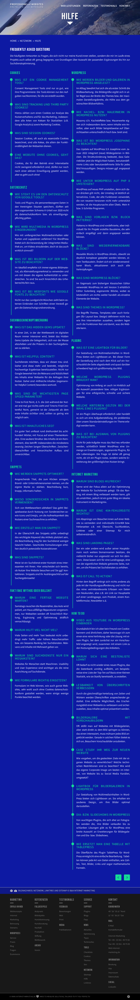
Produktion (39, 931)
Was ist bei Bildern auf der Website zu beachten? (41, 260)
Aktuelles (88, 929)
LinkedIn (112, 987)
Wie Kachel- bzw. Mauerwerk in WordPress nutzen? (103, 113)
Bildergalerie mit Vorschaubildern (103, 718)
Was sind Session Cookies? (35, 133)
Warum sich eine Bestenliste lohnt (103, 657)
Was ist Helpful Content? (34, 356)
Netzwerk (26, 40)
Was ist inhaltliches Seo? (34, 426)
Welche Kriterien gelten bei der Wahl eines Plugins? (103, 406)
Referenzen (90, 5)
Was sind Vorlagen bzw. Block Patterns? (103, 218)
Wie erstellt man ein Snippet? (37, 528)
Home (13, 40)
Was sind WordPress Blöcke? (98, 278)
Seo (85, 964)
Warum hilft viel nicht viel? (36, 630)
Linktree (87, 982)
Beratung (112, 964)
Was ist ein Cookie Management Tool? (41, 81)
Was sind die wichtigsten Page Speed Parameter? (41, 394)
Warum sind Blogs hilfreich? (98, 481)
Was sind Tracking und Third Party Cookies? (41, 105)
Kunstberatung (41, 923)
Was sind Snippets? (29, 557)
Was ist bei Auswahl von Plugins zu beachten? (103, 435)
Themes (87, 960)
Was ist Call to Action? (94, 576)
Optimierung (89, 933)
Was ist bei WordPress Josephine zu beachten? (103, 142)
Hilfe (70, 16)
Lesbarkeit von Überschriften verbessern (103, 686)
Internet (13, 915)
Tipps (86, 938)
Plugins (87, 911)
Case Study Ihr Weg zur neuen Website (103, 751)
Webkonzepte (16, 911)
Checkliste (88, 952)
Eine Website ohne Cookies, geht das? (41, 156)
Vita (110, 968)
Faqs (86, 919)
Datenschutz (113, 976)
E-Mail (111, 925)
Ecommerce (15, 954)
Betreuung (14, 923)
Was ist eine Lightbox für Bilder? (102, 347)
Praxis (12, 942)
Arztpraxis (39, 911)
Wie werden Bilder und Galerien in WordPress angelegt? (103, 81)
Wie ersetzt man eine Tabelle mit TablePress (103, 845)
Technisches (89, 942)
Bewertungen (65, 911)
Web (61, 915)
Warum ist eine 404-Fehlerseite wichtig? (103, 512)
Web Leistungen (71, 5)
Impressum (113, 972)
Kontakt (124, 5)
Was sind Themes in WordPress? (100, 307)
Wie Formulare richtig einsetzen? (41, 680)
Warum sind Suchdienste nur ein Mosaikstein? (41, 656)
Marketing (14, 919)
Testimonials (109, 5)
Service (13, 938)
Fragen (13, 950)
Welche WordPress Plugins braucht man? (103, 378)
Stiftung (38, 936)
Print (61, 919)
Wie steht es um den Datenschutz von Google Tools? (41, 195)
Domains (14, 927)
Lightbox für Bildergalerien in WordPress (103, 787)
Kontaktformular (115, 929)
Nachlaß (38, 927)
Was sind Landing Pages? (95, 543)
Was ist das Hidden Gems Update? (40, 327)
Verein (37, 950)
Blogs (86, 915)
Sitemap (87, 974)
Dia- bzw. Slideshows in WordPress (103, 814)
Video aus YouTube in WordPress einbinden (103, 621)
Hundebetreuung (42, 919)
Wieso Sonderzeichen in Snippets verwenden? (41, 500)
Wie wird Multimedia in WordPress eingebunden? (41, 228)
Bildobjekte (40, 915)
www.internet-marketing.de (23, 996)
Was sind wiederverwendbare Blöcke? (103, 247)
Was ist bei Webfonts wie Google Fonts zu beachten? (41, 292)
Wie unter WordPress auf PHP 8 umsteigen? (103, 182)
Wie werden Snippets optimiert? (39, 474)
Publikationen (65, 929)
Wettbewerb (40, 940)
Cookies (87, 956)
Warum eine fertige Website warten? (41, 599)
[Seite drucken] (12, 890)
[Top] (128, 996)
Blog (12, 946)
